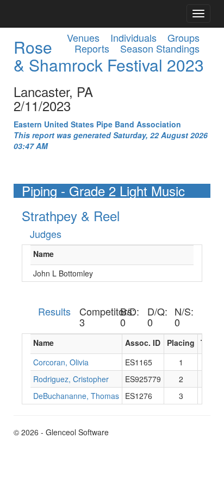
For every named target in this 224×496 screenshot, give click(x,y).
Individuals (133, 37)
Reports (91, 48)
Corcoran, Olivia (61, 362)
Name (43, 253)
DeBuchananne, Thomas (76, 395)
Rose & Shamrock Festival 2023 (109, 55)
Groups (183, 37)
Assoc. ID (142, 342)
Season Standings (160, 48)
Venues (83, 37)
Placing (181, 342)
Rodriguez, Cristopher (71, 378)
